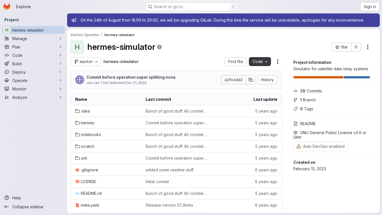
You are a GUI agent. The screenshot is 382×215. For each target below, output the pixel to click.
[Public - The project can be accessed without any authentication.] (159, 47)
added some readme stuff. (170, 169)
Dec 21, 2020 (136, 83)
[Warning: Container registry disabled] (298, 146)
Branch (308, 99)
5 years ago (266, 111)
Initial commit (157, 181)
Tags (306, 108)
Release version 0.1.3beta (169, 205)
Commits (311, 90)
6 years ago (266, 169)
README (308, 123)
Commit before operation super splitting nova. (131, 77)
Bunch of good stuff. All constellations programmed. (176, 111)
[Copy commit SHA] (250, 79)
